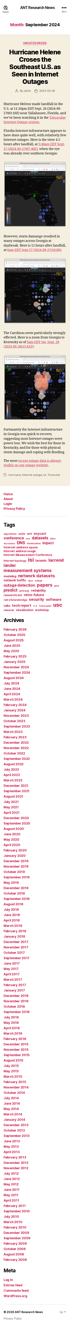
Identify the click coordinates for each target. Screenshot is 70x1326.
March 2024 (13, 699)
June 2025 (12, 645)
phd (56, 585)
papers (44, 585)
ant (29, 533)
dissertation (9, 543)
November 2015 (16, 1049)
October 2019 (14, 872)
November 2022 (16, 748)
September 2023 (17, 726)
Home (8, 494)
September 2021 (16, 791)
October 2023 (14, 721)
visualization (24, 610)
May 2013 (11, 1146)
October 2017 (14, 953)
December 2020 (16, 818)
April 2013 (12, 1152)
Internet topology (15, 560)
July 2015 (11, 1066)
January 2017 (14, 990)
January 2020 (15, 856)
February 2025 (15, 656)
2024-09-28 (47, 90)
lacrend (56, 560)
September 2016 (17, 1012)
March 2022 (13, 780)
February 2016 (15, 1039)
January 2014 (14, 1119)
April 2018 (12, 920)
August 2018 (13, 904)
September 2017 (16, 958)
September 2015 (17, 1055)
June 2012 (12, 1179)
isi (44, 475)
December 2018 (16, 888)
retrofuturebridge (15, 600)
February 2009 (15, 1243)
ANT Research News (37, 8)
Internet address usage (20, 551)
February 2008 (15, 1260)
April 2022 (12, 775)
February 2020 (15, 850)
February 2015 (15, 1082)
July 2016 (11, 1017)
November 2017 (16, 947)
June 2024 (12, 689)
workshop (42, 610)
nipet (30, 580)
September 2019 (17, 877)
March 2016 (13, 1033)
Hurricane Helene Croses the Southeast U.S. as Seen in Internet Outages (35, 66)
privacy (24, 590)
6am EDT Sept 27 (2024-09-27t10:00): (34, 250)
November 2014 (16, 1087)
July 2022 (11, 769)
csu (28, 538)
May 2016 (11, 1023)
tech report (21, 605)
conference (14, 538)
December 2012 (16, 1163)
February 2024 (15, 705)
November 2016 (16, 1001)
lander (10, 565)
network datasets (36, 575)
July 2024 (11, 683)
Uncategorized (35, 43)
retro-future (34, 595)
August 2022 (14, 764)
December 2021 (16, 786)
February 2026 (15, 629)
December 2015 (16, 1044)
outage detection (19, 585)
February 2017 (15, 985)
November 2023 (16, 715)
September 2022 (17, 759)
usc (57, 605)
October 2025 (14, 635)
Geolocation (34, 543)
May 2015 (11, 1071)
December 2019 (16, 861)
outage (38, 580)
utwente (9, 610)
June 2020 (12, 834)
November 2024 (16, 667)
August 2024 (14, 678)
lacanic (41, 560)
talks (7, 605)
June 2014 (12, 1103)
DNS (21, 542)
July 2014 (11, 1098)
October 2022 (14, 753)
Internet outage (32, 475)
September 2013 (17, 1136)
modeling (10, 576)
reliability (38, 590)
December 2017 (16, 942)
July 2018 (11, 909)
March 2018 (13, 926)
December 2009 (16, 1233)
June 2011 (11, 1190)
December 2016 (16, 996)
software (53, 599)
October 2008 (15, 1249)
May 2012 (11, 1184)
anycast (40, 533)
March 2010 (13, 1222)
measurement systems (28, 570)
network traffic (15, 580)
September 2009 (17, 1238)
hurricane (15, 475)
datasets (40, 537)
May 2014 (11, 1109)
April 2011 (11, 1200)
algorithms (10, 533)
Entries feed (13, 1285)
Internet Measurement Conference (28, 555)
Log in (8, 1280)
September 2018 (17, 899)
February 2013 (15, 1157)
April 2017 (11, 974)
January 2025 (14, 662)
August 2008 (14, 1254)
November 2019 (16, 866)
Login (8, 504)
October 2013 (14, 1130)
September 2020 (17, 823)
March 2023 (13, 732)
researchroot (13, 595)
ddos (52, 538)
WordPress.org (15, 1296)
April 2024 (12, 694)
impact (48, 543)
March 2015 (13, 1076)
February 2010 (15, 1227)
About (8, 499)
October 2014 (14, 1093)
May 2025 (11, 651)
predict (11, 590)
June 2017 (12, 963)
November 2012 (16, 1168)
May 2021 (11, 807)
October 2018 (14, 893)
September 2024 (17, 672)
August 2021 (13, 796)
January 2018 (14, 936)
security (36, 599)
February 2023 (15, 737)
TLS (35, 606)
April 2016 (12, 1028)
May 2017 (11, 969)
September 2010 (17, 1211)
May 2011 (11, 1195)
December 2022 (16, 742)
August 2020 (14, 829)
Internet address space (21, 547)
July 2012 (11, 1173)
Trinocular (53, 475)
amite (21, 533)
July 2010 (11, 1216)
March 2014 (13, 1114)
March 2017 (13, 979)
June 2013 (12, 1141)
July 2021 (11, 802)
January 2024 (14, 710)
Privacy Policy (14, 508)
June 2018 (12, 915)
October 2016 (14, 1006)
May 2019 (11, 882)
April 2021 (11, 812)
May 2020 (11, 839)
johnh (27, 90)
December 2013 (16, 1125)
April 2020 (12, 845)
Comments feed (16, 1290)
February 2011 (15, 1206)
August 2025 (14, 640)
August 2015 (13, 1060)
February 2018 (15, 931)
